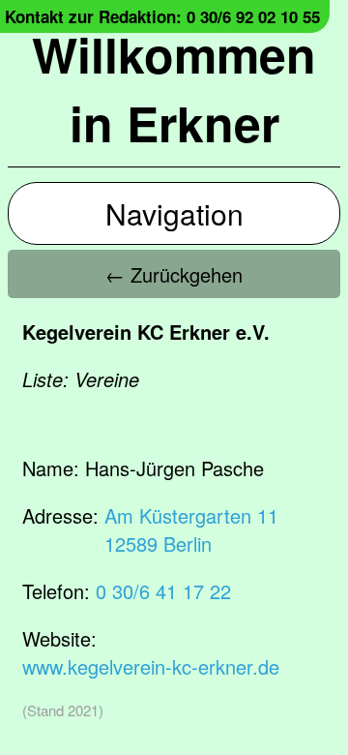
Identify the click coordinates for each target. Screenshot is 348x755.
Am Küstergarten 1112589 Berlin (191, 529)
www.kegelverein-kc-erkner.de (150, 666)
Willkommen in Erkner (174, 88)
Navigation (174, 213)
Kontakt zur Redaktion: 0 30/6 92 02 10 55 (162, 16)
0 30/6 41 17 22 (163, 591)
